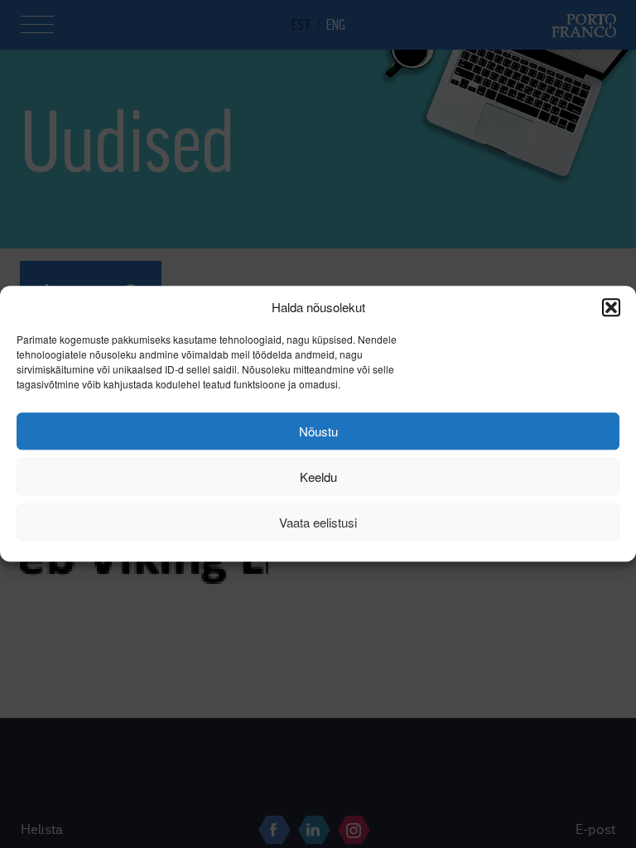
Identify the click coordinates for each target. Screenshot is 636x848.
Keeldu (318, 476)
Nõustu (318, 431)
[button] (611, 307)
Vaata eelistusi (318, 522)
